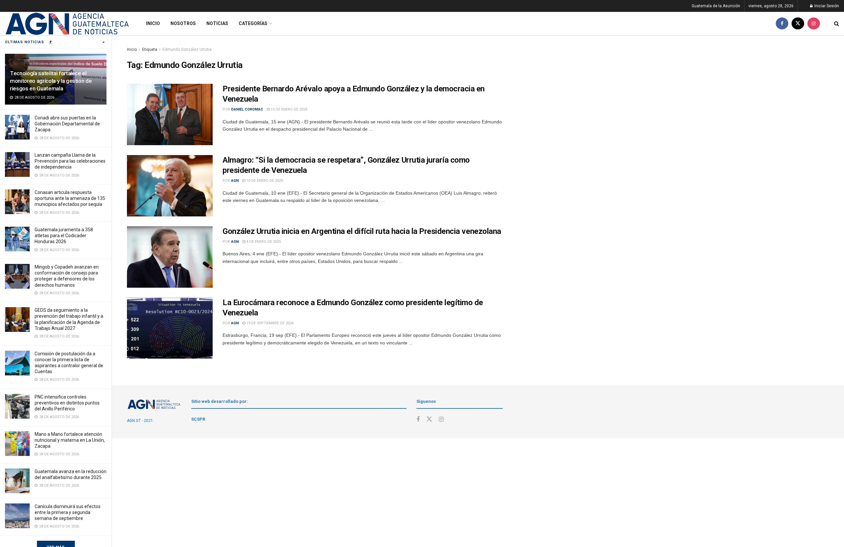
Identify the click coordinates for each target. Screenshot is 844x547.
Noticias (217, 23)
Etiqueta (149, 49)
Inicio (153, 23)
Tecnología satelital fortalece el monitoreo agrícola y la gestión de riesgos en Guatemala (51, 81)
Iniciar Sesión (826, 6)
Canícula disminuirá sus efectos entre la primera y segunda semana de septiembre (68, 512)
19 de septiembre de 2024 (269, 323)
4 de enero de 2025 (263, 242)
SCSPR (198, 419)
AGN (235, 180)
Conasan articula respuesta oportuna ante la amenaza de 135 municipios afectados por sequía (70, 198)
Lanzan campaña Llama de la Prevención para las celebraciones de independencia (70, 161)
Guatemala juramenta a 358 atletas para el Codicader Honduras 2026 (64, 235)
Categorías (253, 23)
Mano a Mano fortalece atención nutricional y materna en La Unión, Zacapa (70, 440)
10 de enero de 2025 (264, 180)
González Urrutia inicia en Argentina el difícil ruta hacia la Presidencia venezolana (362, 231)
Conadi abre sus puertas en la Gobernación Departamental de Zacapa (67, 123)
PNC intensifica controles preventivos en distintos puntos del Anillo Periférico (67, 402)
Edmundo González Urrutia (187, 49)
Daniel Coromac (247, 109)
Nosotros (183, 23)
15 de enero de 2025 (288, 109)
